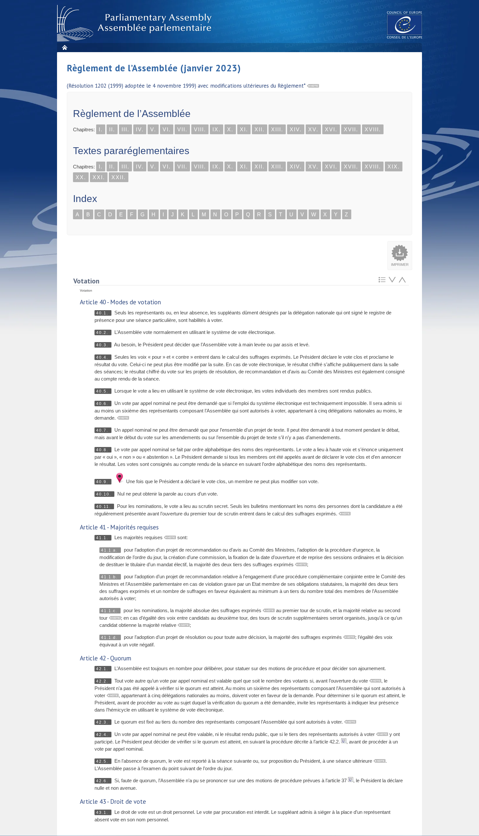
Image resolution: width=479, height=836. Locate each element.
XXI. (99, 177)
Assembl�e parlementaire (135, 23)
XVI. (331, 129)
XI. (244, 129)
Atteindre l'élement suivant (392, 279)
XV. (313, 129)
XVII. (351, 129)
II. (112, 129)
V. (153, 129)
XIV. (296, 129)
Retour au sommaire (382, 279)
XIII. (277, 129)
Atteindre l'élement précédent (402, 279)
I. (101, 129)
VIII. (200, 129)
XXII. (118, 177)
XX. (81, 177)
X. (230, 129)
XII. (259, 129)
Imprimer (400, 265)
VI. (167, 129)
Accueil (64, 47)
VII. (182, 129)
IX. (216, 129)
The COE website (405, 24)
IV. (140, 129)
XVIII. (373, 129)
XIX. (393, 166)
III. (125, 129)
